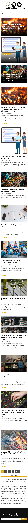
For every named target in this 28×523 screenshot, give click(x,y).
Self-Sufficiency (7, 54)
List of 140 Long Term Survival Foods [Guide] (13, 376)
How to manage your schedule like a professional (13, 58)
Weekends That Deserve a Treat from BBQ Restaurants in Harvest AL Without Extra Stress (13, 27)
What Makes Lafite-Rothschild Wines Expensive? (13, 299)
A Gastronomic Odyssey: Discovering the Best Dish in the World (12, 76)
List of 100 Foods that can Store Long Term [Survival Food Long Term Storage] (13, 337)
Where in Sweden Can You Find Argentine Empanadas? (11, 261)
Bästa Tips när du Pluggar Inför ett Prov (12, 226)
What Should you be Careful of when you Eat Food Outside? (13, 453)
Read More (4, 123)
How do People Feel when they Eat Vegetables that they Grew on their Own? (13, 412)
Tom (4, 33)
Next (17, 471)
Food (5, 21)
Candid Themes (14, 515)
